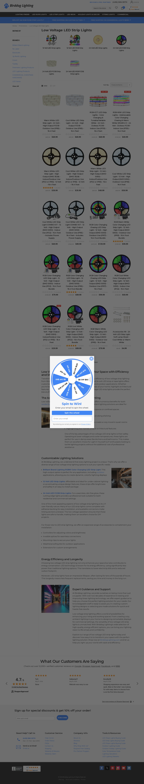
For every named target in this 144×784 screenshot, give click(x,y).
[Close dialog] (91, 358)
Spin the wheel (72, 413)
